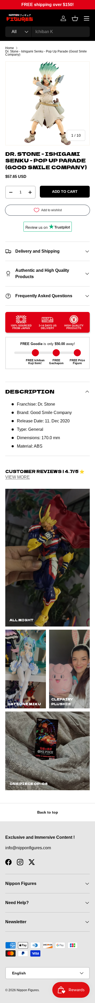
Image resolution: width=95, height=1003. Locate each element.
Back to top (47, 812)
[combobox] (47, 31)
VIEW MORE (17, 477)
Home (9, 48)
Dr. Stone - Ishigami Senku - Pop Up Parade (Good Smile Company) (46, 53)
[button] (75, 18)
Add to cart (65, 191)
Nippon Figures (28, 990)
